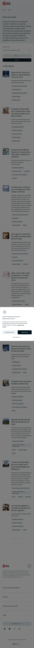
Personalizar (17, 337)
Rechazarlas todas (9, 332)
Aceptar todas (24, 332)
